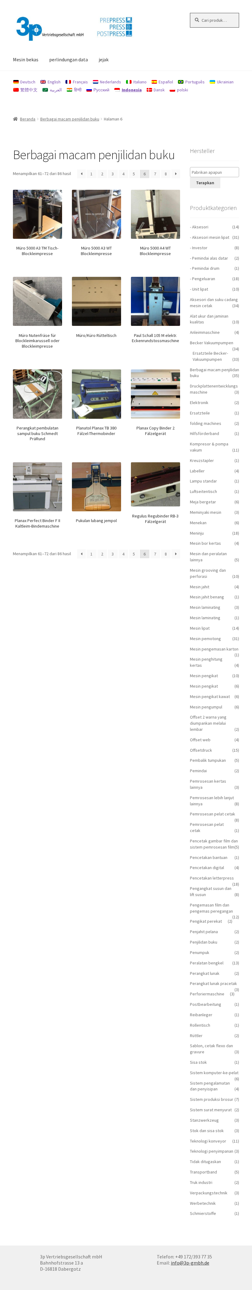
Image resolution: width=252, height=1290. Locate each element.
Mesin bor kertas (205, 543)
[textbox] (216, 172)
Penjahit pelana (204, 931)
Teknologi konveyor (208, 1141)
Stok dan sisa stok (207, 1130)
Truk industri (201, 1182)
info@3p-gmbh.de (190, 1263)
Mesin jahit (199, 587)
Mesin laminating (205, 607)
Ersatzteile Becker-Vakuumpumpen (210, 356)
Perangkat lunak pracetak (213, 983)
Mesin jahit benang (207, 597)
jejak (103, 59)
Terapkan (205, 182)
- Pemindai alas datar (209, 258)
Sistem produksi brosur (211, 1099)
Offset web (200, 739)
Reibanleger (201, 1014)
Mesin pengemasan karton (214, 649)
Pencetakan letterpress (212, 878)
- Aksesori (199, 227)
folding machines (205, 423)
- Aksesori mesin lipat (209, 237)
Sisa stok (198, 1062)
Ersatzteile (200, 413)
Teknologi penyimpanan (211, 1151)
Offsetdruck (201, 750)
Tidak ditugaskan (205, 1161)
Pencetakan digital (207, 867)
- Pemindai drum (204, 268)
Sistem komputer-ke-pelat (214, 1072)
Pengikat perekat (206, 921)
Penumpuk (199, 952)
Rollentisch (200, 1025)
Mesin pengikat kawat (210, 696)
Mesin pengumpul (206, 707)
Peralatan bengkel (206, 963)
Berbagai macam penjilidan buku (69, 119)
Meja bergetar (203, 502)
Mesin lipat (200, 628)
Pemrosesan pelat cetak (212, 814)
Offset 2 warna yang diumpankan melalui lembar (208, 723)
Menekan (198, 522)
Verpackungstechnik (208, 1193)
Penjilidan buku (203, 942)
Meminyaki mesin (205, 512)
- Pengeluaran (202, 278)
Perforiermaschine (207, 994)
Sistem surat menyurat (211, 1110)
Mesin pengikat (204, 675)
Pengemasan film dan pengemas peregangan (211, 908)
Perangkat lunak (204, 973)
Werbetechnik (203, 1203)
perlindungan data (68, 59)
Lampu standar (203, 481)
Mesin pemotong (205, 638)
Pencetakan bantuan (208, 857)
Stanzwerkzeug (204, 1120)
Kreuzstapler (202, 460)
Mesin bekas (25, 59)
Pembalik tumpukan (208, 760)
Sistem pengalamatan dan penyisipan (210, 1086)
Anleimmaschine (205, 332)
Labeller (197, 471)
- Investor (198, 247)
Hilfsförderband (204, 433)
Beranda (27, 119)
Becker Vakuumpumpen (211, 342)
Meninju (197, 533)
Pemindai (198, 770)
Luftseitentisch (203, 491)
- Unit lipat (199, 289)
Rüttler (196, 1035)
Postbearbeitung (205, 1004)
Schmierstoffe (203, 1213)
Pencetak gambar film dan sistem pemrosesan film (214, 844)
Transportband (203, 1172)
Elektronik (199, 402)
